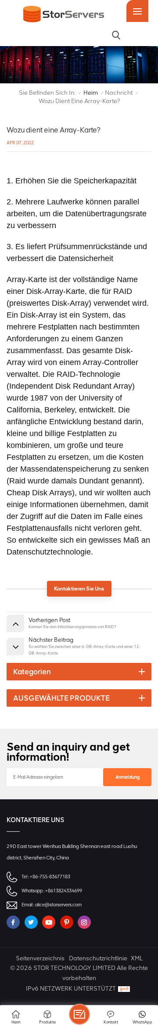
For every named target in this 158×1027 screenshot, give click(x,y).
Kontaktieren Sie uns (79, 589)
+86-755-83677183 (50, 877)
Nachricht (119, 92)
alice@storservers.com (58, 905)
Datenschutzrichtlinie (98, 958)
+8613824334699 (63, 891)
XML (137, 958)
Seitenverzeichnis (40, 958)
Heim (90, 92)
